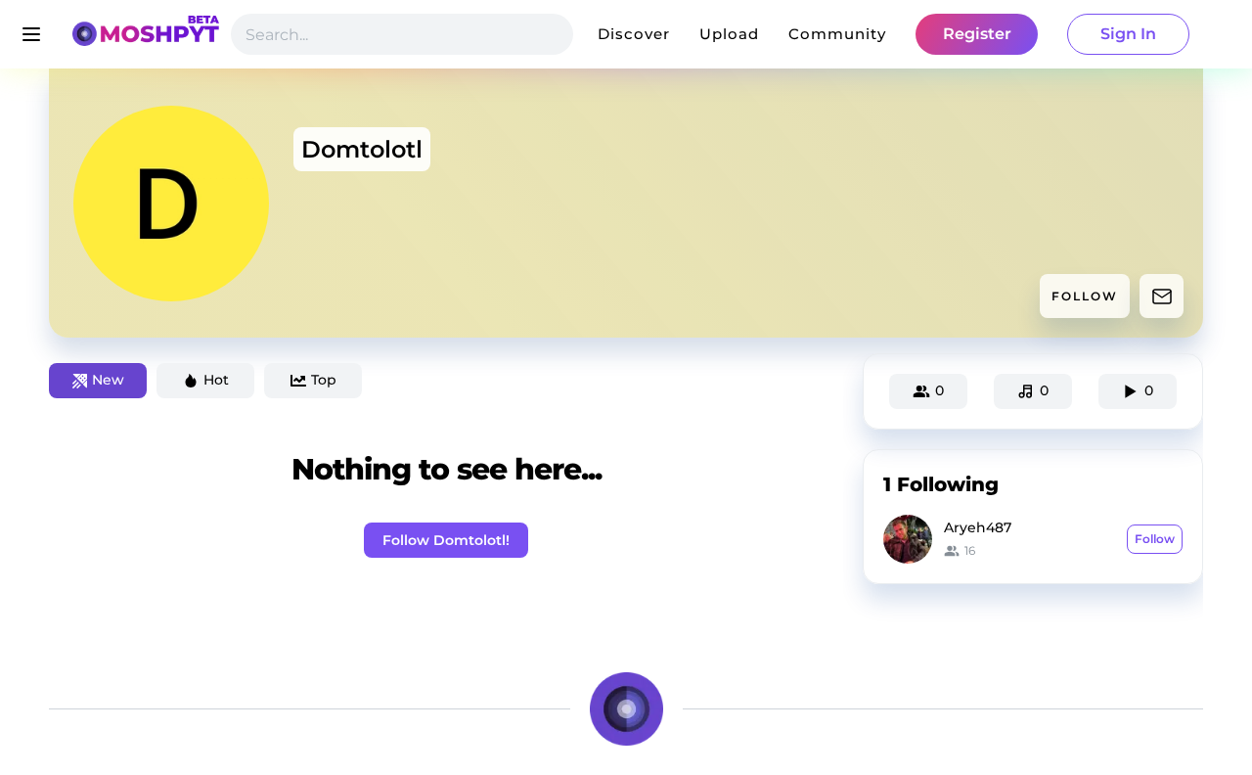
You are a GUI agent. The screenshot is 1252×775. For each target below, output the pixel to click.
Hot (216, 379)
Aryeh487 (977, 527)
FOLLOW (1084, 296)
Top (323, 379)
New (108, 379)
